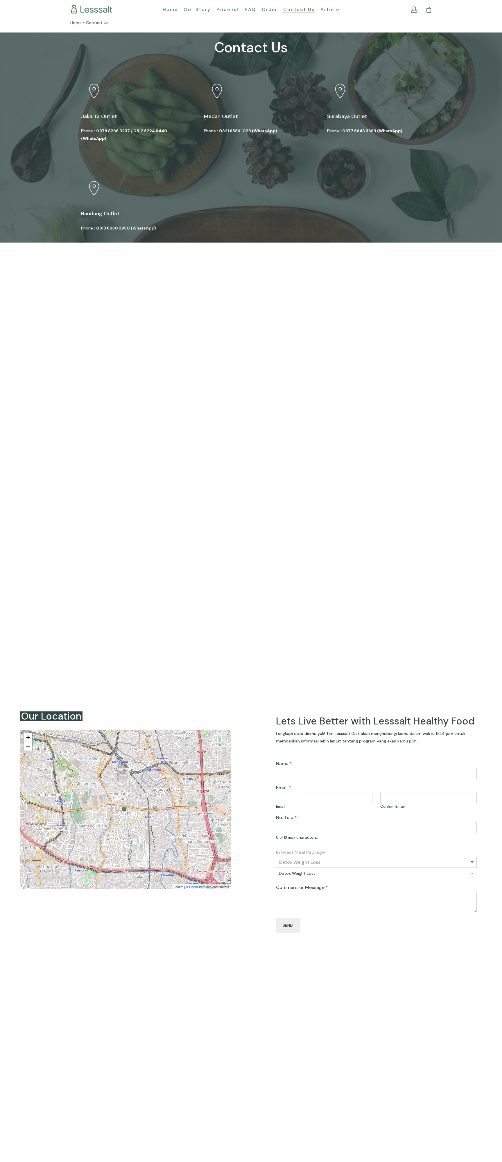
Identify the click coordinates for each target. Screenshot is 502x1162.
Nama (284, 764)
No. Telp (286, 818)
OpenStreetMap (200, 886)
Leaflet (178, 886)
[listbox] (376, 862)
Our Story (197, 9)
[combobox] (376, 873)
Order (269, 9)
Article (329, 9)
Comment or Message (302, 887)
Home (170, 9)
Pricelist (227, 9)
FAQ (250, 9)
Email (283, 788)
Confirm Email (392, 806)
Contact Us (299, 9)
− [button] (28, 746)
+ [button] (28, 737)
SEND (288, 925)
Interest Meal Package (300, 852)
